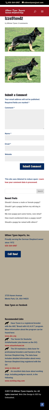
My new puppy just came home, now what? (23, 214)
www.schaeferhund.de (14, 345)
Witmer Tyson (12, 23)
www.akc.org (10, 336)
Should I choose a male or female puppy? (22, 202)
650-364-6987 (11, 246)
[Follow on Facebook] (42, 404)
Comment (10, 108)
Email (8, 144)
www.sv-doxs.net (12, 368)
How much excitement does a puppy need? (23, 218)
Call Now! (13, 254)
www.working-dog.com (15, 381)
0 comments (23, 23)
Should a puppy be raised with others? (21, 222)
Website (8, 154)
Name (8, 133)
